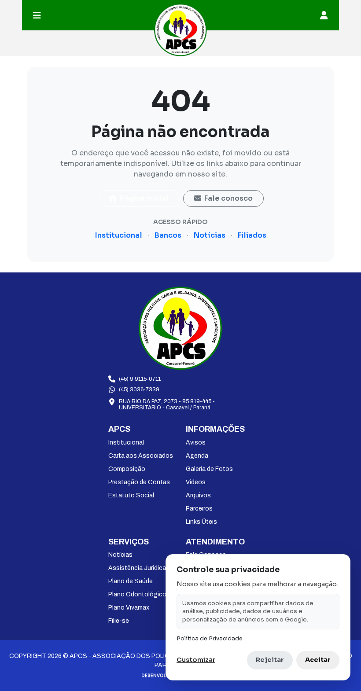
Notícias (209, 235)
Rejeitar (270, 660)
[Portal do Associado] (324, 15)
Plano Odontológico (137, 594)
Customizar (196, 660)
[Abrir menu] (37, 15)
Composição (126, 469)
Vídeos (196, 482)
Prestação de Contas (139, 482)
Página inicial (143, 198)
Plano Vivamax (128, 607)
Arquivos (198, 495)
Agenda (197, 455)
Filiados (252, 235)
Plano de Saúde (130, 581)
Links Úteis (201, 521)
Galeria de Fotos (209, 469)
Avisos (196, 442)
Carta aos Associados (140, 455)
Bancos (168, 235)
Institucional (118, 235)
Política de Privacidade (210, 638)
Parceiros (199, 508)
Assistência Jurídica (137, 568)
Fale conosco (228, 198)
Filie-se (118, 620)
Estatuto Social (131, 495)
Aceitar (318, 660)
